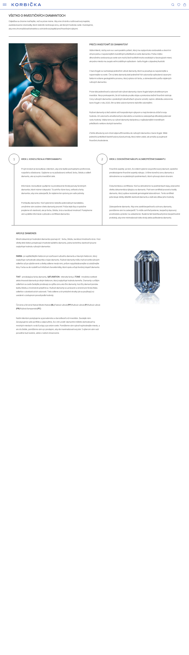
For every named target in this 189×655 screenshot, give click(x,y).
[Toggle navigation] (4, 4)
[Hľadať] (173, 5)
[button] (179, 5)
